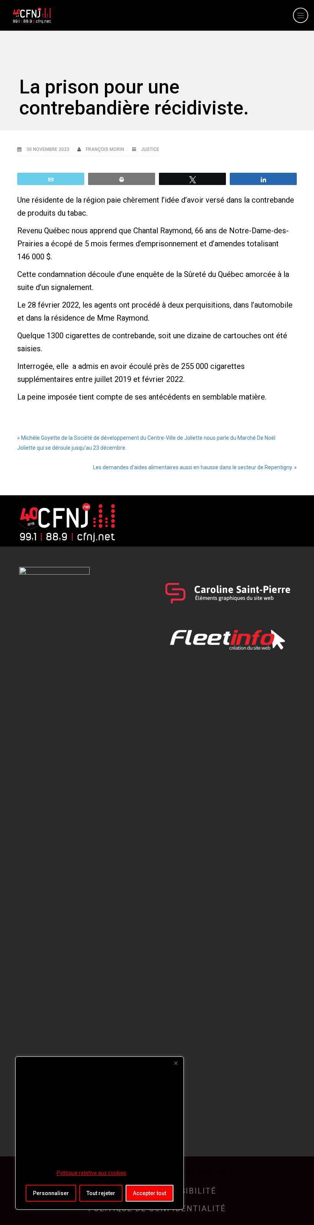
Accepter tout (149, 1193)
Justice (150, 149)
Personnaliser (51, 1193)
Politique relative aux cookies (91, 1173)
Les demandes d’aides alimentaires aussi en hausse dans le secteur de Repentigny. (193, 467)
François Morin (105, 149)
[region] (99, 1133)
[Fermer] (175, 1063)
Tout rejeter (101, 1193)
